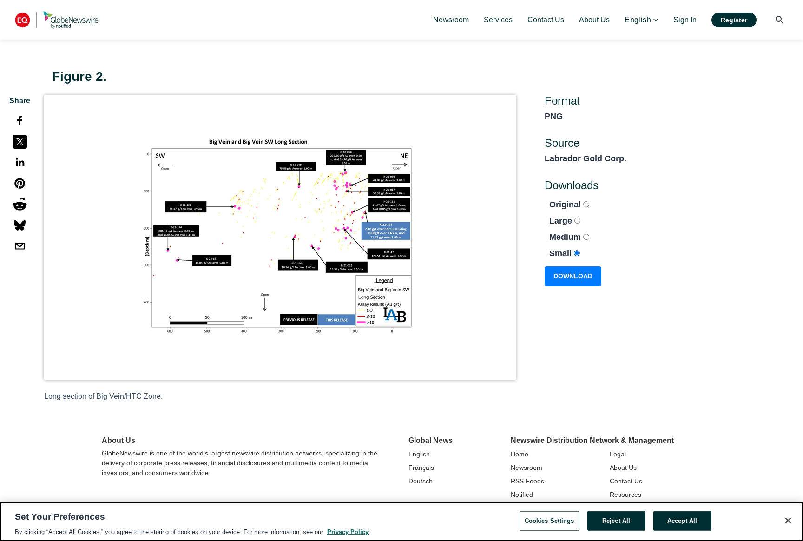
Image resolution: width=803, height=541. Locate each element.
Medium (566, 237)
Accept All (682, 520)
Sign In (685, 20)
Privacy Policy (348, 531)
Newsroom (526, 467)
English (419, 454)
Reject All (616, 520)
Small (561, 253)
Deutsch (420, 481)
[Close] (788, 520)
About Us (623, 467)
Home (519, 454)
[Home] (57, 20)
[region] (401, 521)
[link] (451, 20)
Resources (625, 494)
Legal (618, 454)
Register (734, 20)
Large (561, 220)
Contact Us (626, 481)
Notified (522, 494)
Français (421, 467)
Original (566, 204)
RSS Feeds (527, 481)
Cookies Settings (549, 520)
